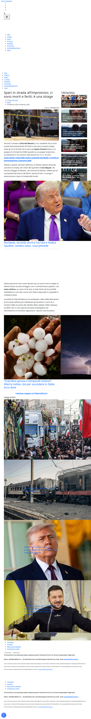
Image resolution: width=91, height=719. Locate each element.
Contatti (10, 645)
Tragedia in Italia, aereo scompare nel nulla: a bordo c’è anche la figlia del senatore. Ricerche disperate (74, 147)
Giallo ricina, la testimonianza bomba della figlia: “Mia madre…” (73, 177)
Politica (9, 37)
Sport (9, 50)
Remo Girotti (13, 100)
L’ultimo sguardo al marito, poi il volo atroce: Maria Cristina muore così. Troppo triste (74, 133)
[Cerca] (4, 13)
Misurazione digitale (14, 647)
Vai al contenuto (6, 1)
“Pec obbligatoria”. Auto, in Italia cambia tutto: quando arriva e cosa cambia (72, 162)
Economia (10, 46)
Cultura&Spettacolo (13, 48)
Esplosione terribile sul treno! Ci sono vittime (40, 489)
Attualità (10, 44)
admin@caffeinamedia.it (71, 659)
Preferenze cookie (13, 649)
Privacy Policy (8, 652)
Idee (8, 35)
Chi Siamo (10, 642)
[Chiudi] (7, 16)
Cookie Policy (16, 652)
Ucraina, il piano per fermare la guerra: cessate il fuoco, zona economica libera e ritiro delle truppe (39, 610)
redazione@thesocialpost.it (45, 669)
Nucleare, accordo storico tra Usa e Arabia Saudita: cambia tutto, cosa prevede (30, 244)
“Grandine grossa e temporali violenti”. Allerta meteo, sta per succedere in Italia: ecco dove (29, 384)
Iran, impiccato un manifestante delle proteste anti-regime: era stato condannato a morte (40, 429)
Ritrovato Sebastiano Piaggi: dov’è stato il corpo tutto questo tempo (74, 118)
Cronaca (10, 41)
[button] (4, 715)
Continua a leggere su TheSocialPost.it (31, 393)
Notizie (64, 102)
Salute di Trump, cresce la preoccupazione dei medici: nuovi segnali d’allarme (41, 549)
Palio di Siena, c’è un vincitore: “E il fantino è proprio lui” (73, 104)
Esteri (9, 39)
